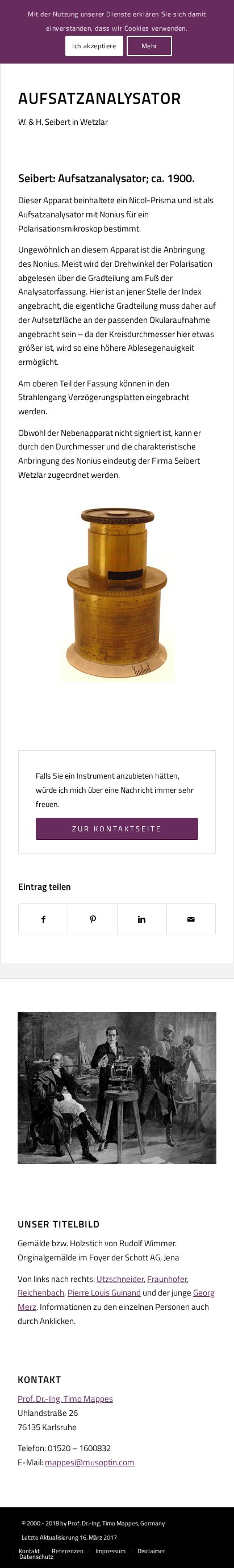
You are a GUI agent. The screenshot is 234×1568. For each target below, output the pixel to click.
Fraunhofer (167, 1278)
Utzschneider (120, 1278)
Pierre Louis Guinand (104, 1292)
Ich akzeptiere (94, 45)
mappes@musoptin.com (90, 1462)
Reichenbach (41, 1292)
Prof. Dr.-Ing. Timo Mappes (65, 1398)
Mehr (149, 45)
